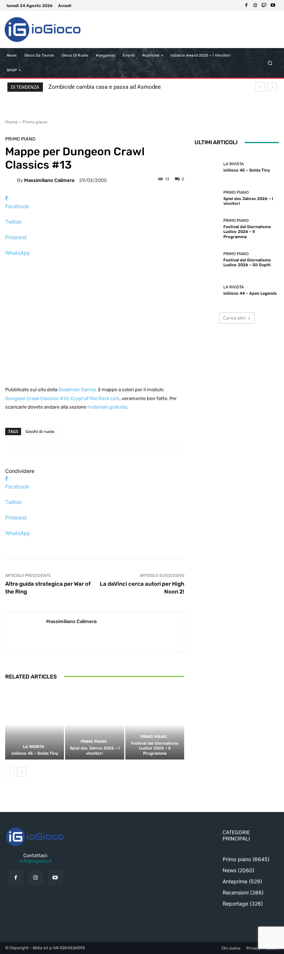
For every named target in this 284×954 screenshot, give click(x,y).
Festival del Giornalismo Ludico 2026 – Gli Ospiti (247, 262)
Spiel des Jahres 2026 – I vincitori (94, 750)
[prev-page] (9, 772)
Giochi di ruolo (40, 431)
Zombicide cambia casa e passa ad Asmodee (104, 87)
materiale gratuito (107, 407)
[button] (270, 63)
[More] (94, 266)
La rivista (33, 747)
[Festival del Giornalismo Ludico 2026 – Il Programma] (154, 724)
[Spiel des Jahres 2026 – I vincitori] (94, 724)
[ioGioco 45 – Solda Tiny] (34, 724)
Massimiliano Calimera (49, 180)
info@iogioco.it (36, 861)
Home (11, 122)
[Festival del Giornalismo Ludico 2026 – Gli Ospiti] (207, 259)
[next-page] (21, 772)
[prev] (260, 87)
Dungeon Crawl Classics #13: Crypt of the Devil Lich (62, 398)
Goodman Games (77, 389)
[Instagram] (255, 5)
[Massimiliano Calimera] (11, 180)
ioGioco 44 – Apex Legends (250, 293)
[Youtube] (272, 5)
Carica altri (234, 318)
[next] (272, 87)
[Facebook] (246, 5)
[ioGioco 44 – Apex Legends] (207, 290)
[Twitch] (264, 5)
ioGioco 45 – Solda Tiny (34, 753)
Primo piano (35, 122)
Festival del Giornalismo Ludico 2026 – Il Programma (155, 748)
